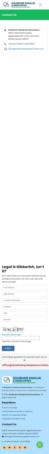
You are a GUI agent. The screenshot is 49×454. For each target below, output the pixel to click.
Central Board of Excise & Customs (17, 411)
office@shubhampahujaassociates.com (26, 49)
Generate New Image (11, 334)
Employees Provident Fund (13, 418)
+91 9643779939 (15, 44)
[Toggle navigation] (40, 4)
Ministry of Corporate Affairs (14, 415)
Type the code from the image (16, 341)
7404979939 (29, 44)
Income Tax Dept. (9, 407)
